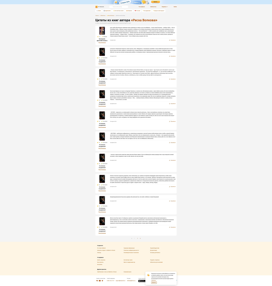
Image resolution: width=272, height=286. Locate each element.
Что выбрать (142, 6)
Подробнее (153, 280)
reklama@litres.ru (131, 280)
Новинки (130, 10)
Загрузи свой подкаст (159, 10)
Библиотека (153, 6)
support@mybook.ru (120, 280)
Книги (99, 10)
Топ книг (138, 10)
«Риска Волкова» (144, 20)
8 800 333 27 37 (110, 280)
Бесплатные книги (119, 10)
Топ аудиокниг (147, 10)
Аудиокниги (107, 10)
